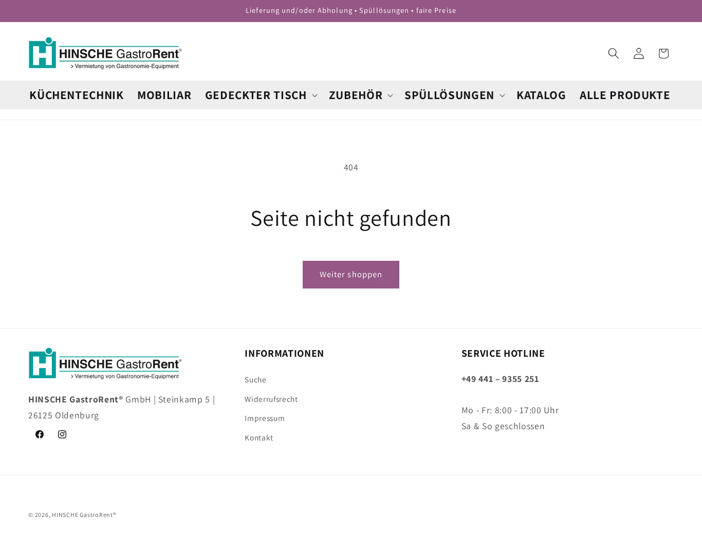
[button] (260, 95)
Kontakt (259, 437)
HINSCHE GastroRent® (84, 514)
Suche (255, 379)
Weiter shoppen (351, 274)
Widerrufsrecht (271, 398)
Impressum (265, 418)
